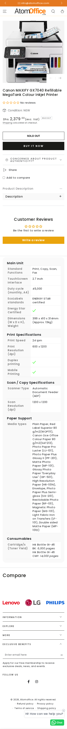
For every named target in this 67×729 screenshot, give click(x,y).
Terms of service (24, 708)
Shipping (7, 122)
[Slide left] (6, 3)
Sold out (33, 135)
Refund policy (25, 703)
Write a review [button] (33, 240)
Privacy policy (45, 703)
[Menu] (4, 11)
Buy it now (34, 146)
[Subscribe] (62, 655)
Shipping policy (46, 708)
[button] (53, 11)
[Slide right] (61, 3)
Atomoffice (26, 699)
